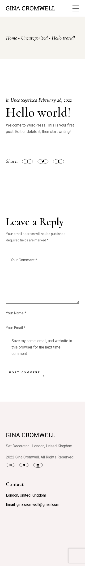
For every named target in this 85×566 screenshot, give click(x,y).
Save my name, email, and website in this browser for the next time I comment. (42, 347)
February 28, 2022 (55, 100)
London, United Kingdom (26, 495)
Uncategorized (34, 38)
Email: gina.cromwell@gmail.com (32, 504)
